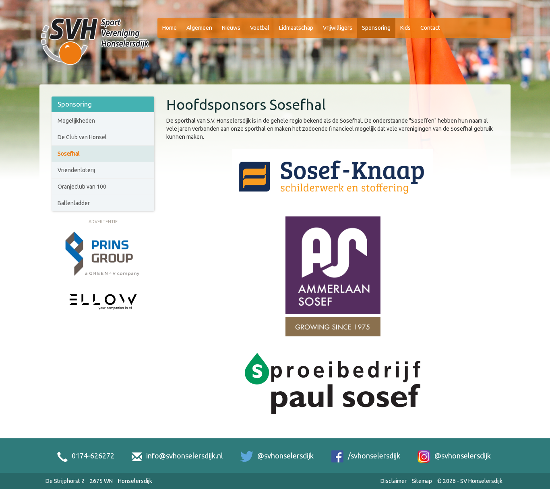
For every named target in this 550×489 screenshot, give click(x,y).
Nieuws (231, 28)
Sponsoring (376, 28)
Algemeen (199, 28)
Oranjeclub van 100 (82, 186)
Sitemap (422, 481)
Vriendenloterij (76, 170)
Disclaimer (393, 481)
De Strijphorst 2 (65, 481)
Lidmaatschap (296, 28)
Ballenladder (74, 203)
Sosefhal (69, 153)
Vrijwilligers (337, 28)
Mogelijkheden (76, 120)
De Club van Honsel (82, 137)
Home (169, 28)
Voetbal (259, 28)
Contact (430, 28)
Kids (405, 28)
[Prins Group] (103, 254)
